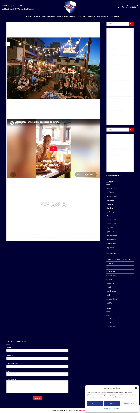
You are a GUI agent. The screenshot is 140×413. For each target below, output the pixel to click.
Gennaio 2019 (111, 243)
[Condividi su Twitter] (47, 204)
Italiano (114, 16)
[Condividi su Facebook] (42, 204)
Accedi (108, 315)
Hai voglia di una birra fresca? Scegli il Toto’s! (120, 99)
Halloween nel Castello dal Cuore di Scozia (119, 56)
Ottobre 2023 (110, 192)
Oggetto (8, 371)
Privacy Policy (115, 408)
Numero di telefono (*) (13, 363)
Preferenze (129, 403)
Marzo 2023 (110, 216)
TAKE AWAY (82, 16)
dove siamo (91, 16)
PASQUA (109, 303)
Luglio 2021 (110, 228)
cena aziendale (111, 275)
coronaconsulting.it (84, 410)
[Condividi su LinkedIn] (64, 204)
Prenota (37, 16)
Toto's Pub (63, 34)
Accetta (95, 403)
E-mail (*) (9, 355)
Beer (108, 267)
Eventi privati (69, 16)
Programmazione (48, 16)
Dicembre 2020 (111, 236)
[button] (136, 388)
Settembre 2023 (111, 196)
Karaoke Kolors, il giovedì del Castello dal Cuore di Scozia (120, 47)
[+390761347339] (123, 7)
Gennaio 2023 (111, 224)
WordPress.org (111, 327)
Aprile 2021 (110, 232)
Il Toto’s (28, 16)
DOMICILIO (110, 283)
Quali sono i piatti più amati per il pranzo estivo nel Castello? (76, 234)
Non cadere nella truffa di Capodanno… (116, 37)
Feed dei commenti (112, 323)
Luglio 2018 (110, 247)
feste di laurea (111, 291)
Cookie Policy (107, 408)
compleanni (110, 279)
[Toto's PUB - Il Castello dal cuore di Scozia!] (70, 7)
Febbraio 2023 (111, 220)
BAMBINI (109, 263)
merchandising (111, 299)
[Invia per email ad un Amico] (53, 204)
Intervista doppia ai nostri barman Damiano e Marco (27, 234)
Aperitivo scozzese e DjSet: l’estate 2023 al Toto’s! (119, 118)
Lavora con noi (103, 16)
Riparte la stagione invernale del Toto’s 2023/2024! (118, 90)
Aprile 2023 (110, 212)
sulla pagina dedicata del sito (25, 116)
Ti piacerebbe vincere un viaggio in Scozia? (119, 81)
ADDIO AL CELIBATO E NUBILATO (118, 259)
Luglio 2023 (110, 200)
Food (108, 295)
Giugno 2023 (110, 204)
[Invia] (131, 24)
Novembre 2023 (111, 188)
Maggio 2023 (110, 208)
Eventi (59, 16)
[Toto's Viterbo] (119, 7)
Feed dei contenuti (112, 319)
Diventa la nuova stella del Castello (119, 64)
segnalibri (68, 213)
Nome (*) (9, 347)
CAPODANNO (111, 271)
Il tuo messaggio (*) (12, 379)
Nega (112, 403)
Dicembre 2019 (111, 239)
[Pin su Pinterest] (58, 204)
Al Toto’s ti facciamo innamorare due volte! (120, 72)
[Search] (21, 16)
